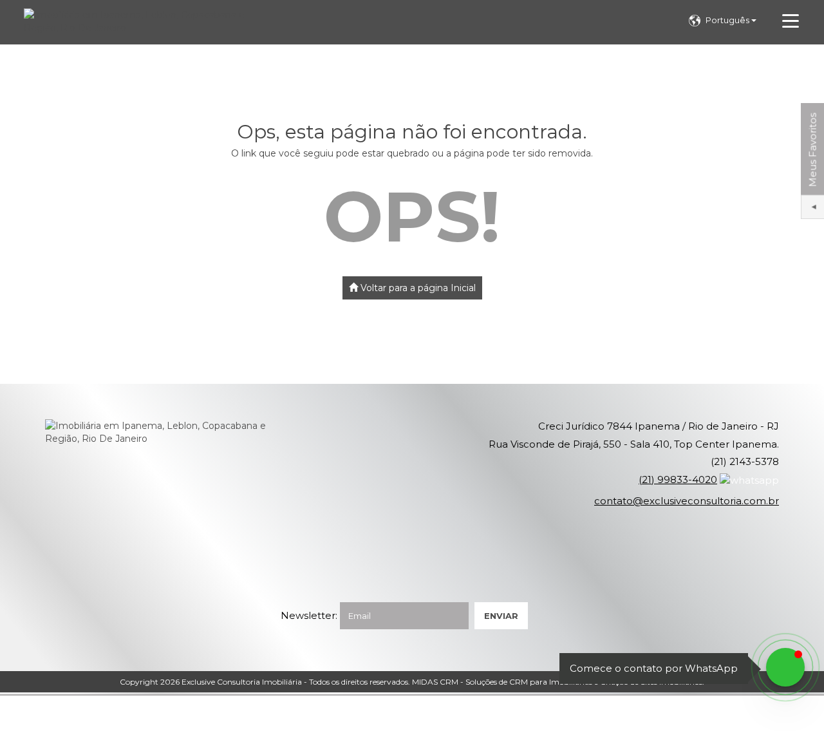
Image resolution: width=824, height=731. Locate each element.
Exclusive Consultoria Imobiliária (242, 682)
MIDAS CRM (435, 682)
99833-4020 (678, 479)
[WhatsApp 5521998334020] (785, 667)
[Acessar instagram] (36, 713)
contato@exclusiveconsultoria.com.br (686, 501)
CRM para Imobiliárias (550, 682)
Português (728, 20)
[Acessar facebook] (14, 713)
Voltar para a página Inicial (417, 288)
